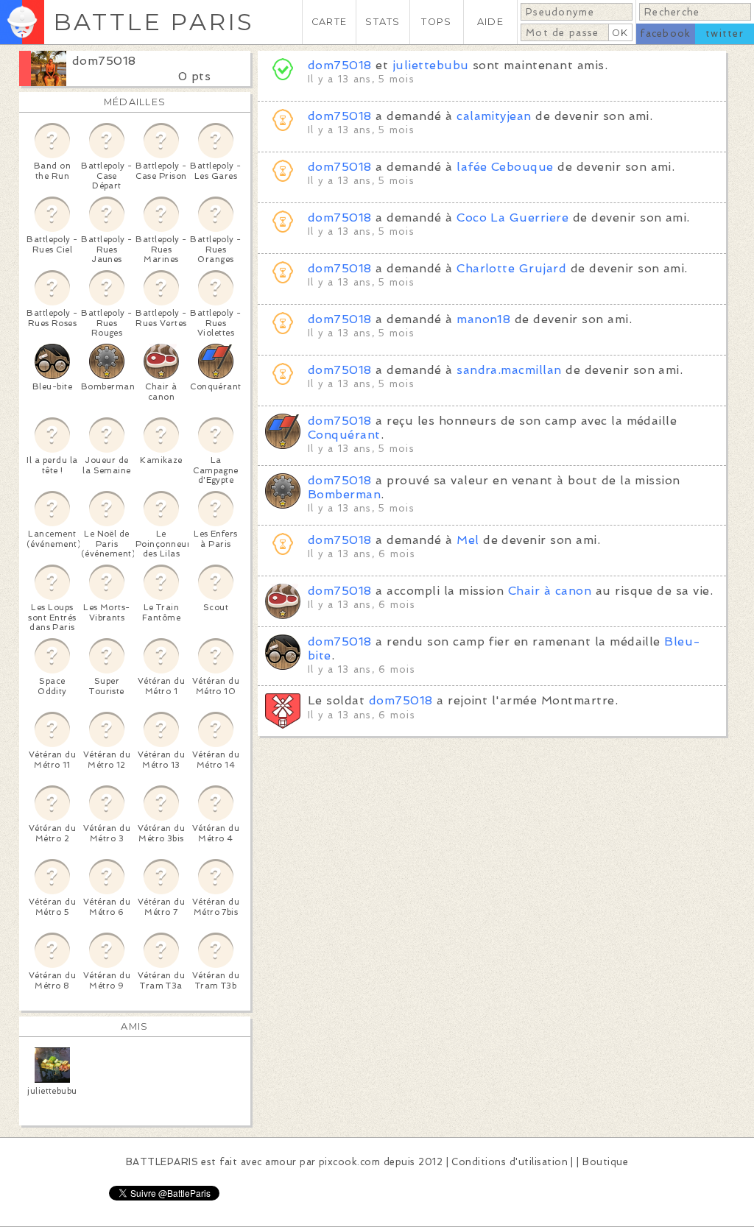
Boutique (605, 1161)
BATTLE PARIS (153, 21)
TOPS (436, 21)
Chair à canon (549, 591)
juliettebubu (430, 65)
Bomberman (344, 494)
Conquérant (344, 435)
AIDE (490, 21)
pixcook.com (349, 1161)
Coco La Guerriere (512, 217)
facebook (665, 33)
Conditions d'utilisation (509, 1161)
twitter (724, 33)
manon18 (483, 319)
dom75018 (104, 61)
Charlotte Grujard (511, 268)
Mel (468, 540)
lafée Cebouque (505, 167)
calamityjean (494, 116)
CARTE (329, 21)
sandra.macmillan (509, 370)
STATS (382, 21)
